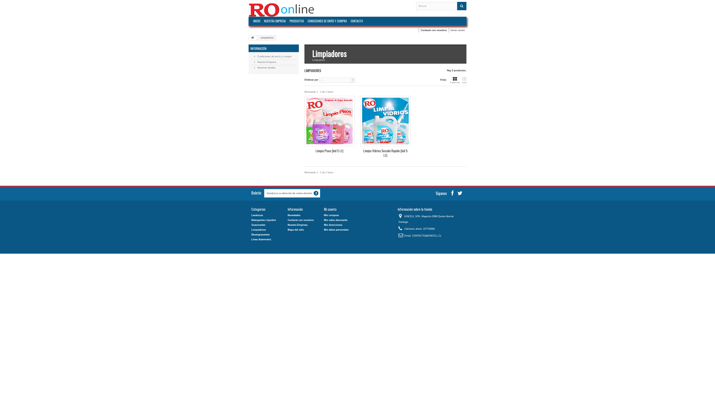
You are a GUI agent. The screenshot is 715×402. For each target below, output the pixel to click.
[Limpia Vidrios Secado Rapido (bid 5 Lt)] (385, 121)
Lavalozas (257, 215)
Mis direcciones (333, 225)
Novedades (294, 215)
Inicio (256, 21)
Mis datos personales (336, 229)
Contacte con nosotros (434, 30)
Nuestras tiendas (266, 67)
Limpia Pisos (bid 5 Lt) (329, 150)
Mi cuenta (330, 209)
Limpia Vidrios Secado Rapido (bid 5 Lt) (385, 153)
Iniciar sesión (457, 30)
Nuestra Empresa (275, 21)
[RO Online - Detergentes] (330, 10)
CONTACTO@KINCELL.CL (426, 235)
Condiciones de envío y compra (327, 21)
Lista (464, 82)
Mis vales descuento (335, 220)
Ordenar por (311, 79)
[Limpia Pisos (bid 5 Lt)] (329, 121)
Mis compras (331, 215)
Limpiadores (258, 229)
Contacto (357, 21)
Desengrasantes (260, 234)
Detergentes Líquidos (263, 220)
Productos (297, 21)
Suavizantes (258, 225)
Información (258, 48)
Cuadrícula (455, 82)
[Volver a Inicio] (252, 38)
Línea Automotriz (261, 239)
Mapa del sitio (296, 229)
